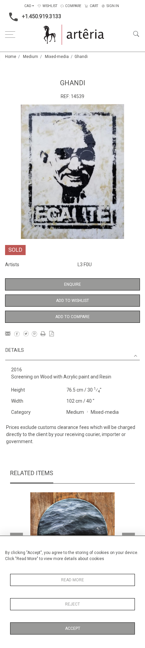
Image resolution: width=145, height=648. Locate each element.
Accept (72, 628)
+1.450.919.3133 (41, 16)
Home (10, 56)
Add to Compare (72, 316)
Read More (72, 580)
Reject (72, 604)
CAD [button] (27, 6)
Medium (30, 56)
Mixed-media (57, 56)
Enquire (72, 284)
